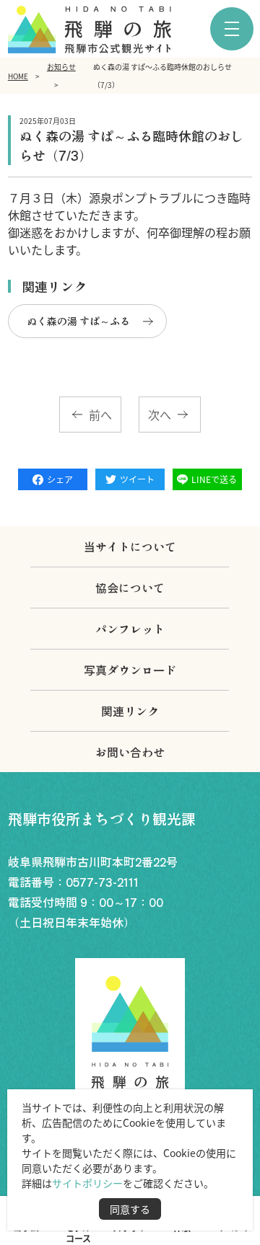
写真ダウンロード (130, 669)
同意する (130, 1209)
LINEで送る (214, 479)
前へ (100, 414)
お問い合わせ (130, 752)
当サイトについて (130, 546)
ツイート (137, 479)
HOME (18, 76)
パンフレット (130, 628)
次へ (159, 414)
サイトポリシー (87, 1183)
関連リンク (130, 710)
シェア (60, 479)
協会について (130, 587)
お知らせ (61, 66)
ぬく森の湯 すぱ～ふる (78, 321)
